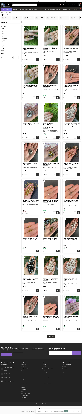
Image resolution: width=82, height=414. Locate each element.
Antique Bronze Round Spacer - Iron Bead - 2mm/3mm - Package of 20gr (51, 317)
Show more (51, 336)
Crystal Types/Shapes (25, 368)
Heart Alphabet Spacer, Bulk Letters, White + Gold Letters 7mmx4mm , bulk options (70, 240)
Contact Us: (44, 364)
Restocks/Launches (25, 377)
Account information (66, 364)
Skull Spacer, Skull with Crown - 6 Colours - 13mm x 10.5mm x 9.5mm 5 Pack (30, 48)
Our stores (65, 9)
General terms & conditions (47, 368)
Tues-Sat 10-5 (7, 377)
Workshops (23, 397)
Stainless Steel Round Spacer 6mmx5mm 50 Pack (29, 317)
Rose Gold (4, 36)
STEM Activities (24, 395)
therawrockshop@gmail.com (9, 381)
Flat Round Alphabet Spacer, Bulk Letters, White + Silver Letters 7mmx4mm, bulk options (71, 125)
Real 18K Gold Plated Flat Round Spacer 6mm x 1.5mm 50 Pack (71, 47)
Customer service (6, 354)
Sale (22, 375)
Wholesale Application (46, 383)
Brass (3, 31)
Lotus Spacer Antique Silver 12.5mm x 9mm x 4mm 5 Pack (50, 47)
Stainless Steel (5, 38)
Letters (3, 48)
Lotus (3, 43)
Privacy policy (44, 372)
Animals (3, 40)
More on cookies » (76, 411)
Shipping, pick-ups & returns (47, 377)
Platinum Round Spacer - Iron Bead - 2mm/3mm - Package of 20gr (71, 201)
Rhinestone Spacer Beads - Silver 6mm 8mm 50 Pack (30, 124)
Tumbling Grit (24, 383)
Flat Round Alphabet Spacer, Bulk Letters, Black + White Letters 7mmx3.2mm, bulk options (30, 278)
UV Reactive (24, 389)
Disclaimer (44, 370)
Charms (2, 28)
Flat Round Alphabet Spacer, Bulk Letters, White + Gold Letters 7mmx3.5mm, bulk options (51, 278)
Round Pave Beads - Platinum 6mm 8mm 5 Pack (70, 86)
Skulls (3, 41)
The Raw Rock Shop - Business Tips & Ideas (28, 9)
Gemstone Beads (24, 366)
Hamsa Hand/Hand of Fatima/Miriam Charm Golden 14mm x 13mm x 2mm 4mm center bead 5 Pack (50, 125)
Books (22, 391)
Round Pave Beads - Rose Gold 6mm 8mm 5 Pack (70, 317)
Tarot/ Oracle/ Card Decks (26, 381)
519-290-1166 (7, 373)
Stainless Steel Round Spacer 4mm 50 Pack (50, 86)
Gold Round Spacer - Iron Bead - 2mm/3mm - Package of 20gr (30, 239)
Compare (26, 59)
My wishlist (64, 368)
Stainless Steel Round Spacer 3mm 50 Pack (29, 164)
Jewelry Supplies (8, 12)
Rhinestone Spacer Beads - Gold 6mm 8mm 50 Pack (51, 164)
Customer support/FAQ (46, 379)
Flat (3, 46)
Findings (2, 50)
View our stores (18, 354)
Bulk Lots (23, 370)
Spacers (15, 12)
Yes (66, 411)
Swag (22, 379)
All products (64, 372)
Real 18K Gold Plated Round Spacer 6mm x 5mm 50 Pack (50, 239)
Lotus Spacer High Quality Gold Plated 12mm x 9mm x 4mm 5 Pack (30, 86)
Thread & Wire (4, 26)
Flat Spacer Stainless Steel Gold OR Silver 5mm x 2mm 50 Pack (30, 201)
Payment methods (45, 375)
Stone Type (23, 364)
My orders (64, 366)
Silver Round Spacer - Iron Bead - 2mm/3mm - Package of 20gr (51, 201)
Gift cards (15, 9)
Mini (3, 45)
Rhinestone (4, 35)
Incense (23, 385)
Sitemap (43, 381)
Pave (3, 33)
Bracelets (23, 387)
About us (44, 366)
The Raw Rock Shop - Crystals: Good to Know (50, 9)
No (70, 411)
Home (2, 12)
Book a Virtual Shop (25, 393)
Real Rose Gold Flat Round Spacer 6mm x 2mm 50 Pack (71, 164)
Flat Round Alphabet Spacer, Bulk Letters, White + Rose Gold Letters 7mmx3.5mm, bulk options (71, 278)
